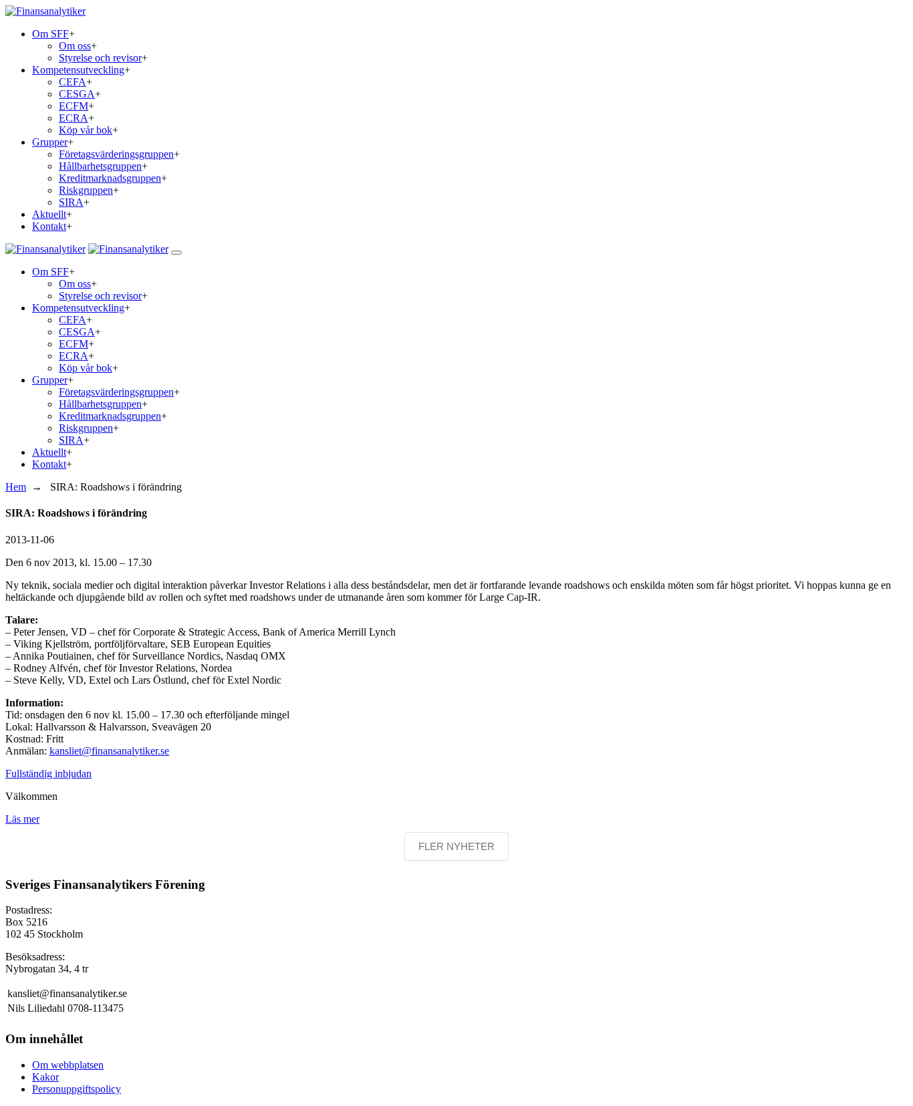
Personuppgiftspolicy (76, 1089)
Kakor (45, 1077)
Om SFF (50, 33)
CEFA (72, 82)
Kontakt (49, 226)
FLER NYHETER (456, 846)
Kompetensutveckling (78, 70)
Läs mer (22, 819)
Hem (15, 487)
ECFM (73, 106)
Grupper (50, 142)
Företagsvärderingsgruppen (116, 154)
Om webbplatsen (68, 1065)
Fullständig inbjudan (48, 773)
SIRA (71, 202)
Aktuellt (49, 214)
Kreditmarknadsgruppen (110, 178)
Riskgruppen (86, 190)
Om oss (75, 45)
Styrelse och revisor (100, 57)
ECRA (73, 118)
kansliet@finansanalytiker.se (109, 750)
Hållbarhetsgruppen (100, 166)
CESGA (77, 94)
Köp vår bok (85, 130)
